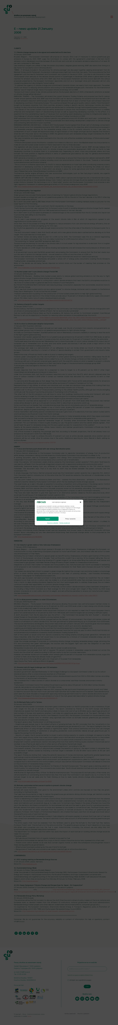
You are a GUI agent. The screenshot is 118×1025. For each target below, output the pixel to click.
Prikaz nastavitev (70, 518)
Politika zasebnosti (64, 523)
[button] (80, 502)
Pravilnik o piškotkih (52, 523)
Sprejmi (47, 518)
